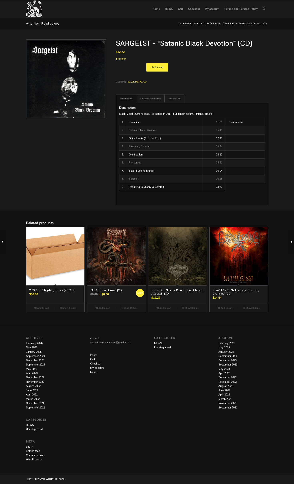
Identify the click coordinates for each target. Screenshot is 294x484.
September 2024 (35, 356)
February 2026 (34, 343)
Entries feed (33, 450)
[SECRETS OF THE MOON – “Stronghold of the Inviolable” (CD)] (3, 242)
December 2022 (35, 377)
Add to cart (157, 67)
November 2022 (35, 381)
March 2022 (33, 398)
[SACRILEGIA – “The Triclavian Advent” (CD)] (291, 242)
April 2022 (32, 394)
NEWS (30, 424)
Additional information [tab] (150, 98)
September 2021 (35, 407)
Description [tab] (126, 98)
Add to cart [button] (43, 308)
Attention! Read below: (42, 23)
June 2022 (32, 390)
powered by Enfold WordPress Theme (45, 479)
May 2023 (31, 368)
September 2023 (35, 364)
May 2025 (31, 347)
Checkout (95, 363)
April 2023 (32, 373)
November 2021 (35, 403)
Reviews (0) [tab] (174, 98)
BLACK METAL (135, 82)
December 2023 (35, 360)
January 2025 (34, 351)
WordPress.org (34, 459)
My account (97, 367)
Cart (92, 359)
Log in (29, 446)
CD (145, 82)
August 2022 (33, 385)
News (93, 372)
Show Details (69, 308)
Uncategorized (34, 429)
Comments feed (35, 455)
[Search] (264, 9)
